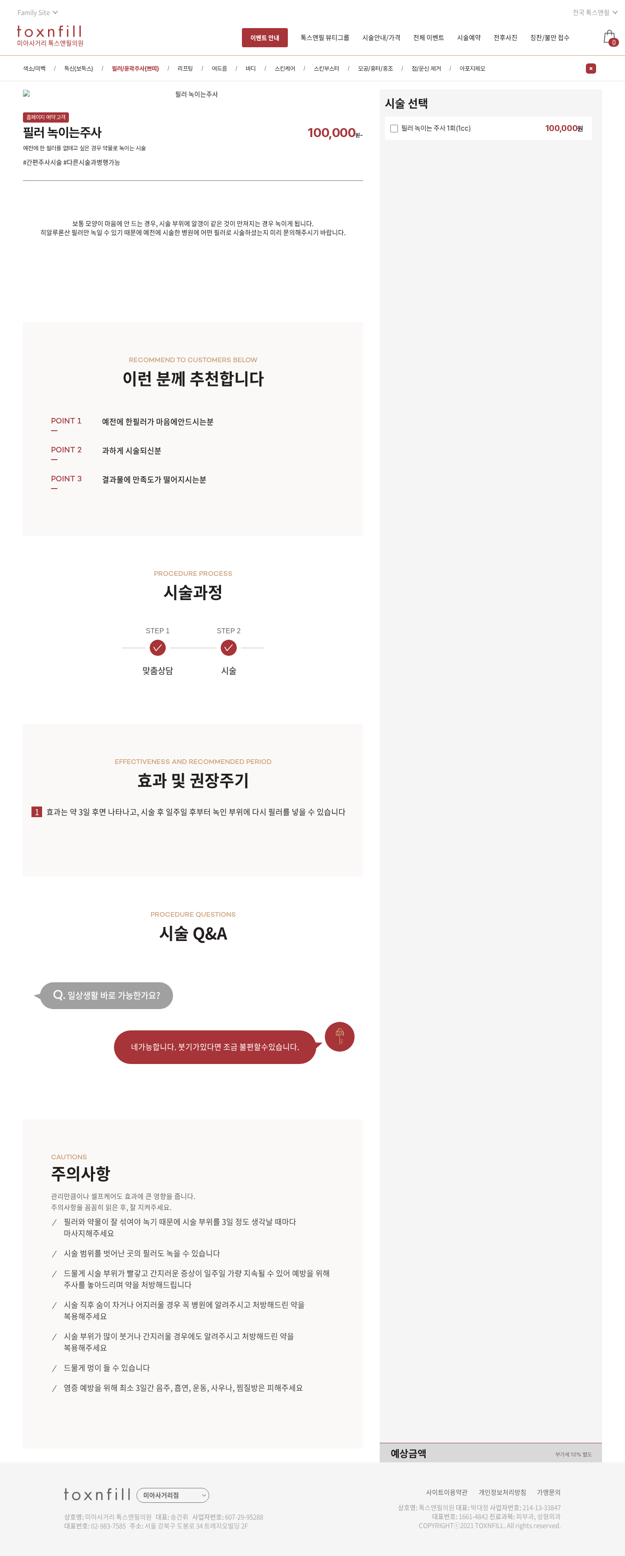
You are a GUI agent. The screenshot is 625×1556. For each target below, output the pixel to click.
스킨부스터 (326, 69)
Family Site (33, 12)
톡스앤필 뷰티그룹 (325, 37)
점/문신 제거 (426, 69)
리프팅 (185, 69)
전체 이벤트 (428, 37)
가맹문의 (549, 1492)
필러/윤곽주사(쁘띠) (135, 69)
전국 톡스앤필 (591, 12)
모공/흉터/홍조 (375, 69)
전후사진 (505, 37)
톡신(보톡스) (78, 69)
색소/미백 (34, 69)
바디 (251, 69)
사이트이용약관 (447, 1492)
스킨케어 (285, 69)
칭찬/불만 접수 (550, 37)
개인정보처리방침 (502, 1492)
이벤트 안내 (264, 37)
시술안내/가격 (381, 37)
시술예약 (469, 37)
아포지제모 (472, 69)
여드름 (219, 69)
